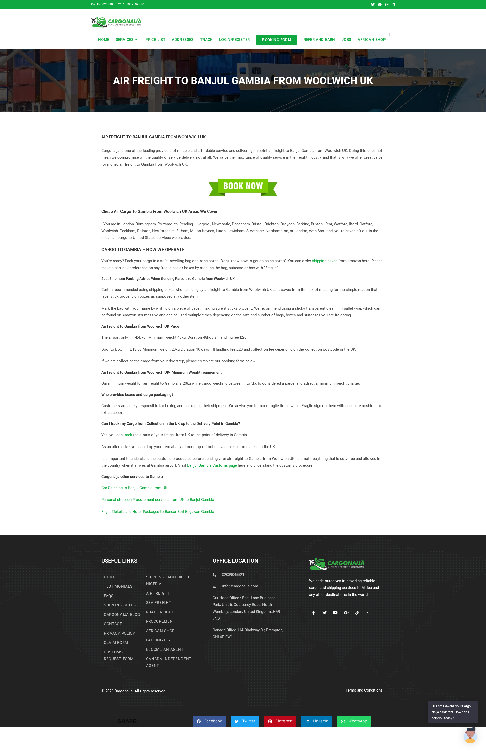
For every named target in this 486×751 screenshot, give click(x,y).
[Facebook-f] (313, 612)
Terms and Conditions (364, 690)
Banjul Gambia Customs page (212, 465)
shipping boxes (324, 261)
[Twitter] (324, 612)
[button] (209, 721)
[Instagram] (368, 612)
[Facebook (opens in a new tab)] (379, 4)
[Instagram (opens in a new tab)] (386, 4)
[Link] (357, 612)
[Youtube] (335, 612)
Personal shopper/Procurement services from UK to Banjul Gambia (157, 499)
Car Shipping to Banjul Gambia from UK (134, 487)
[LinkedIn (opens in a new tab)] (392, 4)
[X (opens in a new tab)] (372, 4)
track (128, 435)
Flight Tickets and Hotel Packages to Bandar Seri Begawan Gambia (157, 511)
